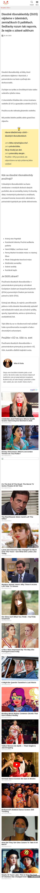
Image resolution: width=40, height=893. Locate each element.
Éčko (8, 7)
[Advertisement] (20, 51)
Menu (37, 5)
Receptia (3, 7)
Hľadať (32, 5)
